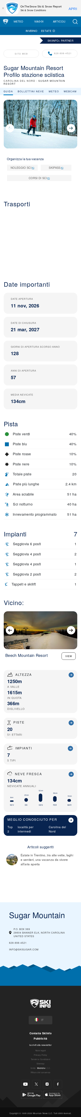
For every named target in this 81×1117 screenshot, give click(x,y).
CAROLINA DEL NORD (19, 80)
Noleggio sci (21, 168)
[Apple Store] (52, 1094)
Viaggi (39, 21)
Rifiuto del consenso (40, 1072)
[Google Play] (31, 1094)
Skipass (54, 168)
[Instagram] (47, 1084)
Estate (46, 31)
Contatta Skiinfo (40, 1033)
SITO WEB (21, 53)
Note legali (40, 1050)
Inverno (31, 31)
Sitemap (40, 1063)
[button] (75, 22)
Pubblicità (40, 1038)
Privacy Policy (40, 1054)
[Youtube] (25, 1084)
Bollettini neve (31, 91)
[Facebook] (58, 1084)
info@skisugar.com (24, 949)
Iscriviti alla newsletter (40, 1044)
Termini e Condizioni (40, 1059)
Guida (8, 91)
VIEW (68, 656)
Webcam (70, 91)
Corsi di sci (38, 178)
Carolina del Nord (57, 829)
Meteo (18, 21)
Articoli (59, 21)
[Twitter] (36, 1084)
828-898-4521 (63, 53)
